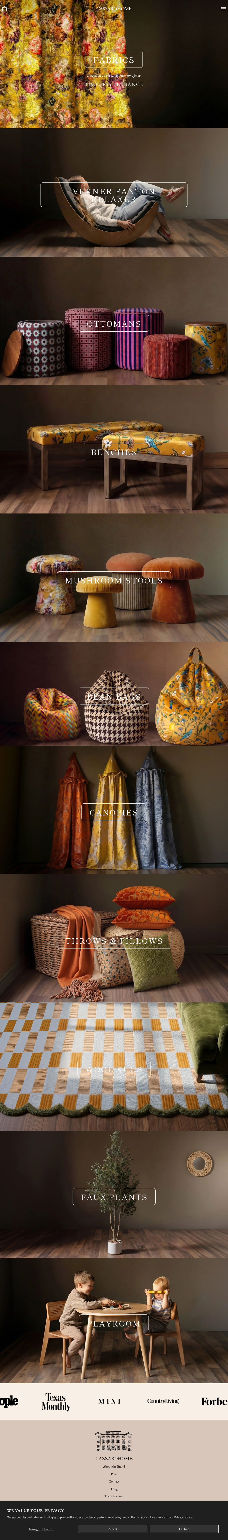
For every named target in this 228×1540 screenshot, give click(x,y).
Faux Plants (114, 1196)
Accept (112, 1529)
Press (114, 1474)
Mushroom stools (114, 579)
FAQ (114, 1489)
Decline (184, 1529)
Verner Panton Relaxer (114, 194)
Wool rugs (113, 1068)
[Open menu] (221, 9)
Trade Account (114, 1496)
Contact (114, 1481)
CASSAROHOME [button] (114, 1458)
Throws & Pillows (114, 940)
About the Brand (114, 1466)
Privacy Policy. (183, 1517)
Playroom (114, 1323)
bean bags (114, 696)
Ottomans (114, 323)
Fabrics (114, 59)
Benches (114, 451)
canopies (114, 812)
